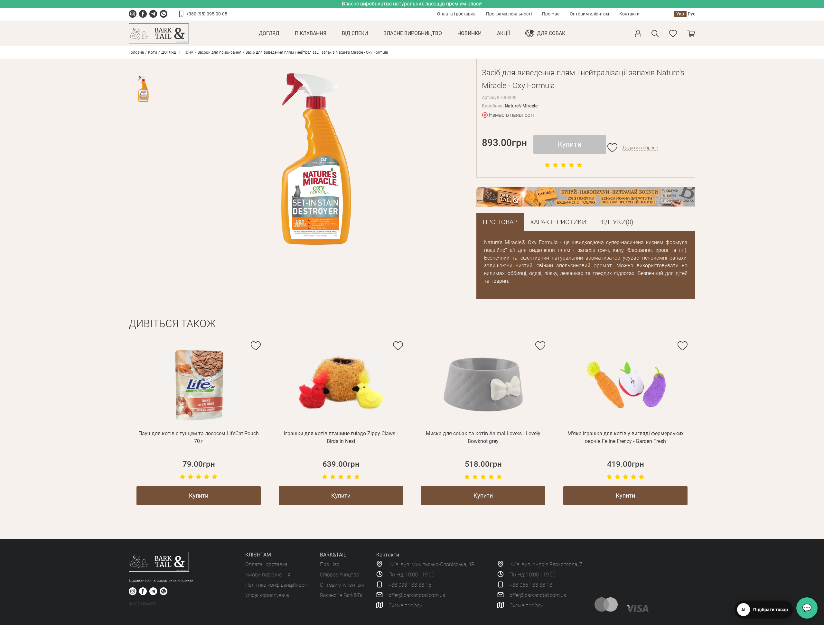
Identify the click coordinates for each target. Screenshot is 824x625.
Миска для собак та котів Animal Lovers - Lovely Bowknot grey (483, 437)
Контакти (629, 13)
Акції (503, 33)
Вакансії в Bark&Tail (342, 595)
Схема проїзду (405, 605)
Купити (570, 144)
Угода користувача (267, 595)
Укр (680, 13)
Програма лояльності (509, 13)
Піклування (310, 33)
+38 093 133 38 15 (410, 585)
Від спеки (355, 33)
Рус (691, 13)
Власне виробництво (412, 33)
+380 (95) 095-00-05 (206, 13)
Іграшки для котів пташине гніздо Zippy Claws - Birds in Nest (341, 437)
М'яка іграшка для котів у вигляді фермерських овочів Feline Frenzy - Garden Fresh (625, 437)
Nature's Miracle (521, 105)
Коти (152, 52)
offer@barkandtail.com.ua (417, 595)
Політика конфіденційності (276, 585)
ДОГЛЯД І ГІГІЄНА (177, 52)
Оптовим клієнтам (589, 13)
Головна (136, 52)
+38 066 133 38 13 (531, 585)
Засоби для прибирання (219, 52)
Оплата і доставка (456, 13)
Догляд (269, 33)
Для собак (551, 33)
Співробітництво (339, 575)
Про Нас (550, 13)
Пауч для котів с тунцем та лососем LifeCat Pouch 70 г (198, 437)
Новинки (469, 33)
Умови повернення (267, 575)
